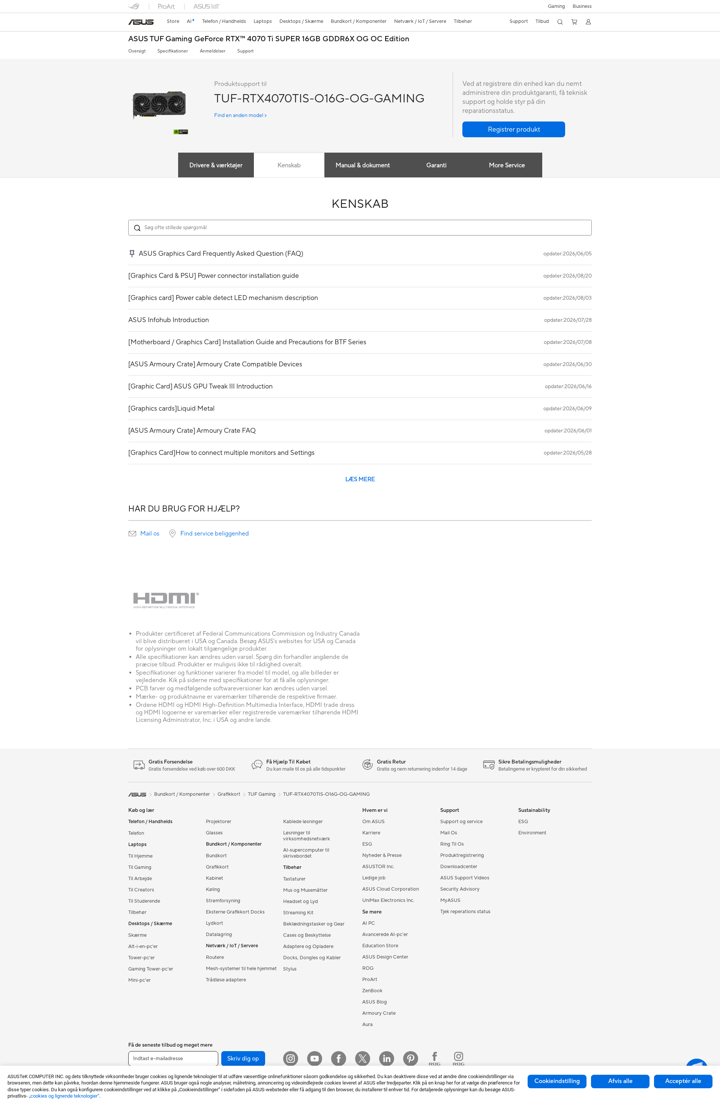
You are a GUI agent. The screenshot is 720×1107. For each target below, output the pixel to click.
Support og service (461, 822)
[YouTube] (314, 1058)
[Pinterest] (410, 1058)
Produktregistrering (462, 855)
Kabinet (214, 878)
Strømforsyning (223, 901)
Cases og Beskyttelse (307, 935)
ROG (368, 968)
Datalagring (219, 935)
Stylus (290, 969)
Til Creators (141, 890)
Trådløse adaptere (226, 980)
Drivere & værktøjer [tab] (216, 165)
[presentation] (132, 534)
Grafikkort (217, 867)
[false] (513, 129)
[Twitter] (362, 1058)
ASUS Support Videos (464, 878)
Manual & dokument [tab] (363, 165)
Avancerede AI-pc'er (385, 935)
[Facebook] (338, 1058)
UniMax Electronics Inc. (388, 900)
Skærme (137, 935)
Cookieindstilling (557, 1081)
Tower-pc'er (141, 958)
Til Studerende (144, 901)
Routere (215, 957)
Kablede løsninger (303, 822)
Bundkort (216, 856)
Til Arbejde (140, 879)
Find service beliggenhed (214, 533)
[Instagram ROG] (458, 1058)
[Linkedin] (386, 1058)
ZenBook (372, 991)
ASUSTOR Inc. (378, 867)
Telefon (136, 833)
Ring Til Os (452, 844)
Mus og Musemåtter (305, 890)
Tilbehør (137, 912)
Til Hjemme (140, 856)
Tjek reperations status (465, 912)
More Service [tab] (507, 165)
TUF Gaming (262, 794)
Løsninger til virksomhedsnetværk (306, 836)
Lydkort (214, 923)
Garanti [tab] (436, 165)
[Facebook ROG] (434, 1058)
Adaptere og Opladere (308, 947)
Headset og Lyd (300, 901)
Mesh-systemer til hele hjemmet (241, 969)
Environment (532, 833)
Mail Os (448, 833)
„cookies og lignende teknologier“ (64, 1096)
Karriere (371, 833)
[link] (141, 22)
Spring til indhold (132, 23)
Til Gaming (140, 867)
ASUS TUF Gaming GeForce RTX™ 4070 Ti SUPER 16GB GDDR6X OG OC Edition (269, 39)
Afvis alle (620, 1081)
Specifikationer (173, 51)
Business (582, 6)
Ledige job (374, 878)
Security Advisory (460, 889)
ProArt (369, 979)
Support (245, 51)
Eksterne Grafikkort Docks (235, 912)
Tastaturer (294, 879)
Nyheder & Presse (382, 855)
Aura (367, 1025)
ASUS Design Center (385, 957)
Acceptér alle (683, 1081)
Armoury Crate (379, 1013)
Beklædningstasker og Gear (314, 924)
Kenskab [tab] (289, 165)
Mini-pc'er (139, 980)
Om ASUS (373, 822)
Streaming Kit (298, 913)
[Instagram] (290, 1058)
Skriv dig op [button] (243, 1058)
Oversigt (137, 51)
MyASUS (450, 900)
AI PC (368, 923)
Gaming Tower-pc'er (150, 969)
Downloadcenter (458, 867)
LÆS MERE (360, 479)
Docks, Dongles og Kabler (312, 958)
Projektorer (218, 822)
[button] (556, 6)
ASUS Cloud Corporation (390, 889)
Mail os (149, 533)
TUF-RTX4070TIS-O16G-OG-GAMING (326, 794)
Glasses (214, 833)
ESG (367, 844)
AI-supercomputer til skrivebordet (306, 853)
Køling (213, 889)
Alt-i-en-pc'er (143, 947)
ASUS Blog (374, 1002)
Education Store (380, 946)
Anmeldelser (212, 51)
